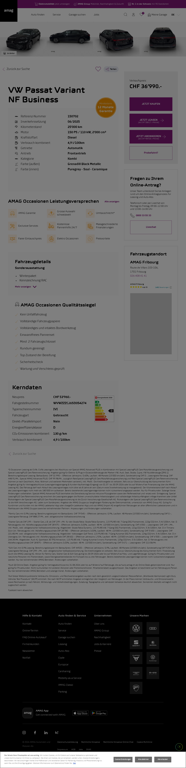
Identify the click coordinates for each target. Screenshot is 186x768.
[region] (93, 760)
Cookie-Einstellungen (123, 759)
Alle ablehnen (143, 759)
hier (74, 763)
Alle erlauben (163, 759)
